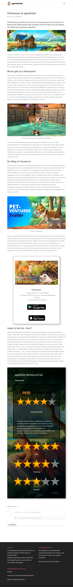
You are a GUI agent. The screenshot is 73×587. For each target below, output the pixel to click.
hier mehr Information (52, 561)
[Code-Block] (33, 518)
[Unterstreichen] (20, 518)
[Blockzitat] (30, 518)
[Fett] (15, 518)
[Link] (35, 518)
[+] (40, 518)
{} (37, 518)
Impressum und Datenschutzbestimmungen (20, 575)
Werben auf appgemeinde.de (16, 579)
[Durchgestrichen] (23, 518)
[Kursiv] (18, 518)
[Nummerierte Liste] (25, 518)
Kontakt (9, 572)
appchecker (19, 16)
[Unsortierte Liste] (28, 518)
